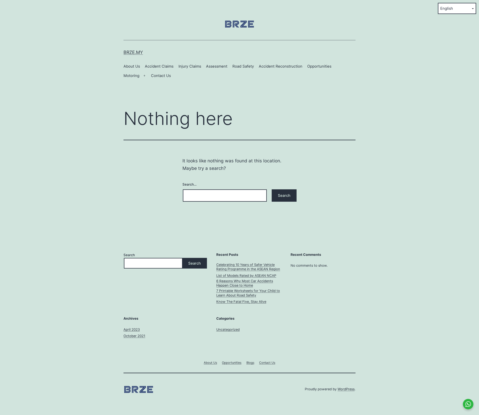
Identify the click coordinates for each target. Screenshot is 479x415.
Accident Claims (159, 66)
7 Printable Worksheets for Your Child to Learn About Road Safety (248, 293)
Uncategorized (228, 329)
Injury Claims (190, 66)
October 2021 (134, 336)
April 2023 (131, 329)
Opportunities (319, 66)
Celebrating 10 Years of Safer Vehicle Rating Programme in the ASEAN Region (248, 267)
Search (129, 255)
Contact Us (161, 75)
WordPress (346, 389)
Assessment (216, 66)
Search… (189, 184)
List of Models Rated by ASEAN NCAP (246, 276)
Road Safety (243, 66)
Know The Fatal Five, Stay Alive (241, 302)
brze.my (133, 52)
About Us (131, 66)
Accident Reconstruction (280, 66)
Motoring (131, 75)
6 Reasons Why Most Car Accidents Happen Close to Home (244, 283)
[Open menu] (144, 76)
